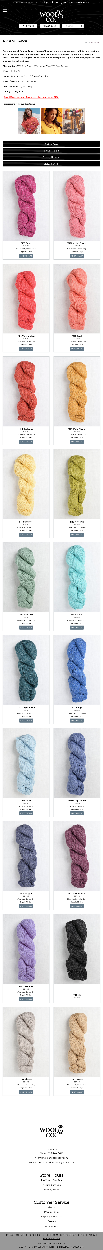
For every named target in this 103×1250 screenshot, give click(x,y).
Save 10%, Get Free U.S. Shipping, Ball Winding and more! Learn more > (51, 2)
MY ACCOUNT (49, 26)
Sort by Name (51, 151)
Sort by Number (51, 157)
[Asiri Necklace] (51, 121)
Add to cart (26, 256)
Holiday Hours (51, 1189)
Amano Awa (95, 42)
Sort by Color (52, 144)
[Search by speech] (82, 26)
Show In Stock (51, 164)
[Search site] (64, 25)
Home (86, 42)
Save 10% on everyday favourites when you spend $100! (31, 97)
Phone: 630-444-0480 (51, 1153)
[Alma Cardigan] (74, 121)
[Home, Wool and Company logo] (51, 16)
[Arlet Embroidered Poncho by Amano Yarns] (29, 121)
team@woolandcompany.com (51, 1158)
